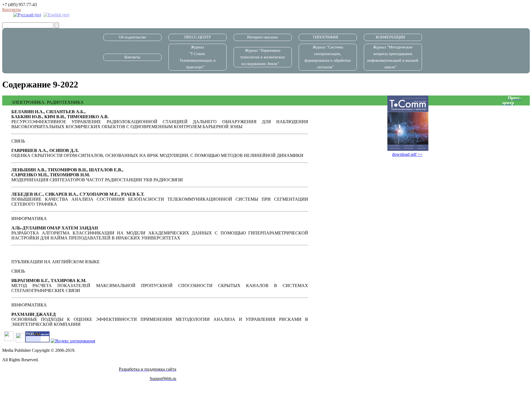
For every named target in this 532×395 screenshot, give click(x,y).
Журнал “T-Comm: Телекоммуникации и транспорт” (198, 57)
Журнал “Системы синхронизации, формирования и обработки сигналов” (328, 57)
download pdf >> (407, 154)
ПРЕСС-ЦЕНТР (197, 37)
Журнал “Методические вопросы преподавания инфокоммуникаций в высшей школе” (392, 57)
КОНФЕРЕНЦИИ (390, 37)
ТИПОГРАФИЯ (325, 37)
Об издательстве (132, 37)
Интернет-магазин (262, 37)
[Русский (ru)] (27, 14)
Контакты (11, 9)
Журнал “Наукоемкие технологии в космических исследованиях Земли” (262, 57)
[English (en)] (56, 14)
